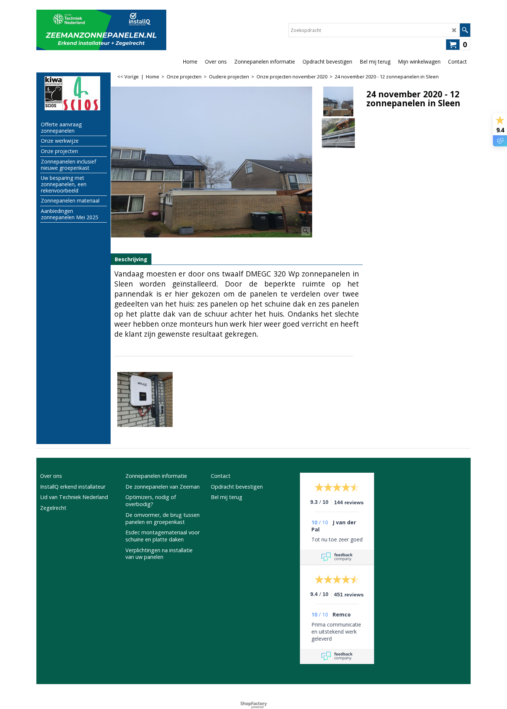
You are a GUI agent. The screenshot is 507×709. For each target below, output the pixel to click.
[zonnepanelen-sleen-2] (338, 133)
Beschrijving (131, 259)
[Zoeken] (464, 30)
